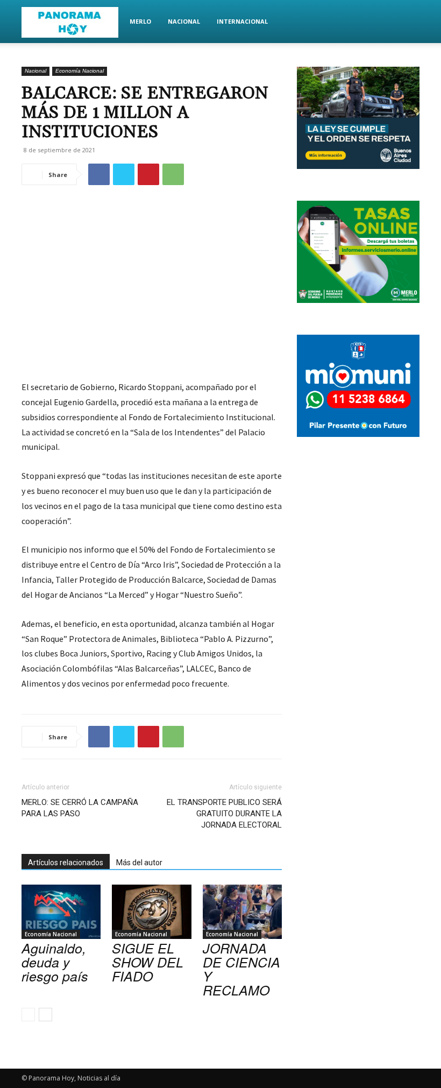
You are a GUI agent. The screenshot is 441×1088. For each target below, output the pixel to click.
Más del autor (139, 862)
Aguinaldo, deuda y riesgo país (55, 961)
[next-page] (45, 1014)
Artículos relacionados (65, 862)
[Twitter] (123, 174)
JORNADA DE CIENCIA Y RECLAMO (241, 968)
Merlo (140, 21)
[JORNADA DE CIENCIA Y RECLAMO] (242, 912)
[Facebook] (99, 174)
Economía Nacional (79, 71)
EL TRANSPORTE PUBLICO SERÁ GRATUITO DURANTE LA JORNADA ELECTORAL (224, 813)
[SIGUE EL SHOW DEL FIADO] (151, 912)
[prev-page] (28, 1014)
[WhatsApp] (173, 174)
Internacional (242, 21)
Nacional (184, 21)
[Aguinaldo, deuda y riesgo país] (61, 912)
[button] (406, 22)
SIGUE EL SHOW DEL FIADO (147, 961)
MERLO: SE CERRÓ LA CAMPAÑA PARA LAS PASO (80, 807)
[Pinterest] (148, 174)
